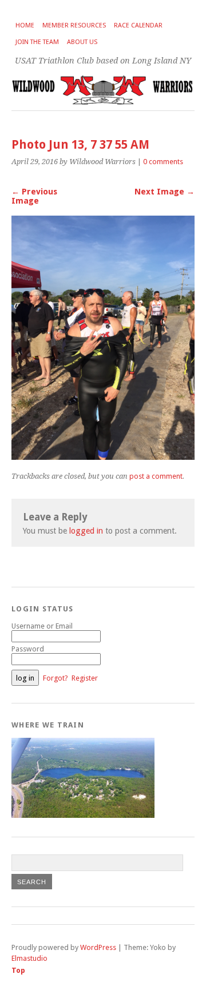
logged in (86, 530)
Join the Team (37, 42)
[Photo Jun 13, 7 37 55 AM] (103, 456)
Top (18, 970)
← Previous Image (34, 196)
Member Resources (74, 25)
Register (85, 678)
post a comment (156, 476)
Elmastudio (29, 958)
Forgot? (55, 678)
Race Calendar (138, 25)
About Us (82, 42)
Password (27, 649)
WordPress (98, 947)
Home (24, 25)
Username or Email (42, 626)
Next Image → (164, 191)
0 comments (163, 161)
